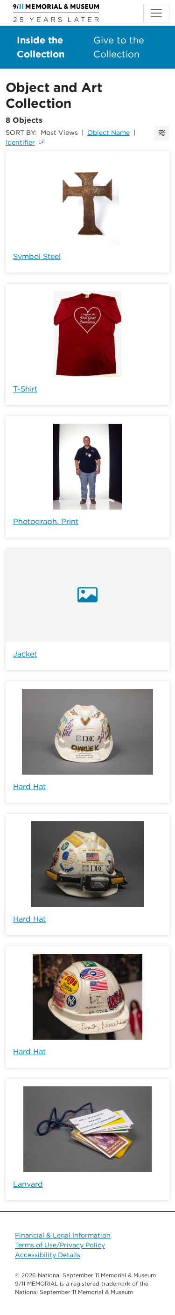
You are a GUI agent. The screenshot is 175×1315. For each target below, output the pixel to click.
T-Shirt (25, 389)
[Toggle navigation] (156, 13)
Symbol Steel (37, 256)
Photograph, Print (45, 521)
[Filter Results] (161, 133)
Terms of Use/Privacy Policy (60, 1245)
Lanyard (28, 1184)
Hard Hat (29, 786)
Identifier (20, 142)
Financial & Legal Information (63, 1235)
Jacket (25, 654)
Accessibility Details (47, 1255)
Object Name (108, 132)
